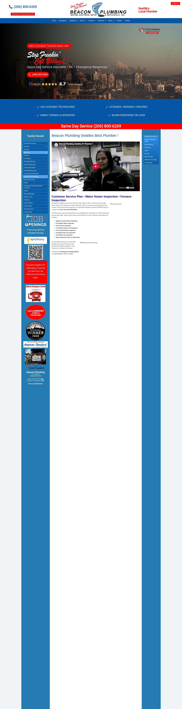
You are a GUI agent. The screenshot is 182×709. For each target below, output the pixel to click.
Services (26, 146)
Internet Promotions (30, 143)
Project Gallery (28, 203)
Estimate (27, 200)
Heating (91, 21)
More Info (27, 152)
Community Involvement (31, 173)
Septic (110, 21)
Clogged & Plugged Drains (150, 140)
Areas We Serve (29, 209)
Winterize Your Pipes (151, 159)
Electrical (101, 21)
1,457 (42, 380)
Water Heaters (149, 156)
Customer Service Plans (31, 176)
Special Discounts (29, 179)
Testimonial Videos (30, 167)
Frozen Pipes (148, 162)
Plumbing (72, 21)
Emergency (62, 21)
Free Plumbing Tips (30, 164)
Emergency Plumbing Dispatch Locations (33, 186)
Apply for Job (28, 197)
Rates (26, 182)
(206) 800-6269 (25, 7)
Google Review (38, 383)
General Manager (29, 194)
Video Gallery (28, 206)
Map (42, 379)
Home (54, 21)
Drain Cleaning (149, 144)
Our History (27, 158)
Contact (127, 21)
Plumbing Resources (30, 170)
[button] (77, 20)
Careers (119, 21)
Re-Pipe (147, 153)
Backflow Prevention (151, 136)
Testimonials (28, 212)
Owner (26, 191)
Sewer (82, 21)
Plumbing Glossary (29, 161)
